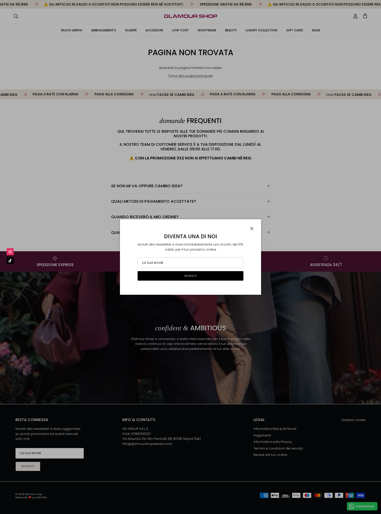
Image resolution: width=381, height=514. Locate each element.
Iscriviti (190, 276)
